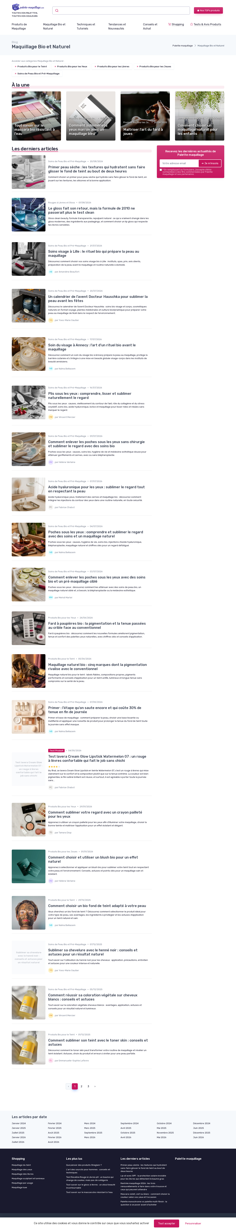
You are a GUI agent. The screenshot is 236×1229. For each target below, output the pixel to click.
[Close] (180, 605)
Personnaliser (193, 1223)
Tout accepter (166, 1223)
